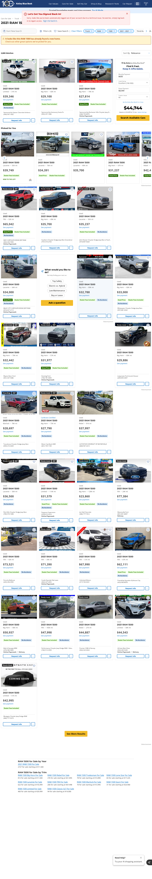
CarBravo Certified (48, 417)
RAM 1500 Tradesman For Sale (90, 775)
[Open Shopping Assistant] (149, 862)
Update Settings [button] (142, 112)
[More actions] (33, 120)
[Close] (141, 857)
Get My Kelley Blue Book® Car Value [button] (133, 102)
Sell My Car (82, 4)
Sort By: (126, 53)
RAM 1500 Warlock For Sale (89, 782)
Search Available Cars (133, 118)
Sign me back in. (50, 21)
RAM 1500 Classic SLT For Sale (61, 788)
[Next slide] (147, 158)
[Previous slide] (4, 158)
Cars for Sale (67, 4)
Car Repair (127, 4)
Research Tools (112, 4)
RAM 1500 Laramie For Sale (30, 782)
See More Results (76, 733)
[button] (137, 4)
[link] (8, 107)
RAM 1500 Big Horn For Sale (30, 775)
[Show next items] (146, 31)
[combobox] (19, 31)
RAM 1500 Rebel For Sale (58, 775)
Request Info (16, 120)
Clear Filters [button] (76, 31)
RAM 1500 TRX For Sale (58, 782)
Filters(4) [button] (47, 31)
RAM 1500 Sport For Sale (117, 782)
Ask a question (57, 302)
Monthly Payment (124, 74)
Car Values (53, 4)
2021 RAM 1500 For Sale (28, 764)
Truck (17, 18)
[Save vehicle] (34, 62)
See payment (8, 100)
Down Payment (123, 88)
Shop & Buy (96, 4)
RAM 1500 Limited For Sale (29, 788)
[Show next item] (108, 266)
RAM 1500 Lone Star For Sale (119, 775)
